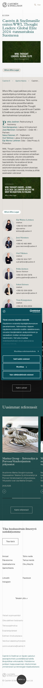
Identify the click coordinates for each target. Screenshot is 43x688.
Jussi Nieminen (8, 130)
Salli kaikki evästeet (21, 359)
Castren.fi (6, 81)
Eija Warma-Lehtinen (11, 140)
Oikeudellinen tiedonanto (12, 620)
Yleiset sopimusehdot (11, 615)
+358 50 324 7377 (24, 259)
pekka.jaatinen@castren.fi (26, 277)
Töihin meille (28, 556)
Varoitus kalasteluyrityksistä (13, 641)
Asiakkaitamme (8, 564)
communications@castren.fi (13, 646)
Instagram (6, 582)
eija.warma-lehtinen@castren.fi (24, 229)
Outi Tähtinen (8, 138)
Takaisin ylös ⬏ (21, 598)
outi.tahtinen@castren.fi (25, 262)
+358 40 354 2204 (24, 306)
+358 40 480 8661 (24, 243)
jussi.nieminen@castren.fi (26, 246)
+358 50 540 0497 (24, 226)
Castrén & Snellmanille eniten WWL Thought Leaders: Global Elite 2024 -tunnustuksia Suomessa (36, 81)
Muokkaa (20, 367)
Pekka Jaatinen (10, 122)
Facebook (27, 578)
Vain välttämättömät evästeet (21, 375)
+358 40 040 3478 (24, 275)
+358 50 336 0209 (24, 290)
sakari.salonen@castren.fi (26, 293)
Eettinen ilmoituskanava (12, 636)
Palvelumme (7, 560)
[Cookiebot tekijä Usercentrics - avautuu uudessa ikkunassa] (30, 311)
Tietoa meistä (28, 560)
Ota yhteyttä (28, 564)
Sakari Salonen (8, 135)
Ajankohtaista (20, 81)
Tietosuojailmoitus (9, 626)
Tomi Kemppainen (9, 127)
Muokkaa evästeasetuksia (25, 351)
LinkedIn (5, 578)
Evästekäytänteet (9, 631)
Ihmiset (5, 556)
